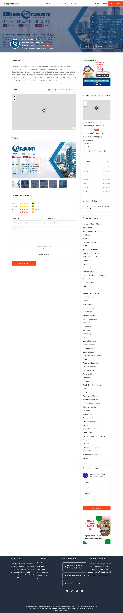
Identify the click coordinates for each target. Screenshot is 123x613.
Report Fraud (41, 579)
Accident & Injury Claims (92, 224)
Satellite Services (89, 407)
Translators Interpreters (91, 447)
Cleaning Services (89, 268)
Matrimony (87, 334)
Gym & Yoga (87, 312)
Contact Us (40, 566)
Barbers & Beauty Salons (92, 242)
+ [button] (14, 97)
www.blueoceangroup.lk (95, 137)
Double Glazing (88, 279)
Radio (85, 392)
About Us (56, 3)
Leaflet (73, 128)
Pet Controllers (88, 370)
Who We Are (41, 563)
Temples (86, 440)
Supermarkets (88, 418)
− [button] (14, 99)
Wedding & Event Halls (91, 454)
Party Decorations (89, 367)
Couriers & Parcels (90, 271)
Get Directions (105, 95)
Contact (65, 3)
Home (48, 3)
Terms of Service (42, 575)
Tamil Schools (88, 433)
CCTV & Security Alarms (92, 257)
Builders (86, 246)
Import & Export (89, 315)
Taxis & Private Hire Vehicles (94, 436)
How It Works (41, 569)
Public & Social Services (92, 385)
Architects (86, 235)
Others (85, 359)
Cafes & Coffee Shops (91, 253)
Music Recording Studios (92, 356)
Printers (86, 381)
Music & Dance (88, 352)
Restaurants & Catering (91, 403)
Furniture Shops (89, 304)
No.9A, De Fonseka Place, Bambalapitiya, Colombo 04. (40, 48)
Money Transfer (89, 345)
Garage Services (89, 308)
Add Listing (116, 4)
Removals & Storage (90, 396)
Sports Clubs (87, 414)
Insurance (86, 323)
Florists (85, 301)
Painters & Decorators (91, 363)
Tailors (85, 425)
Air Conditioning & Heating (93, 231)
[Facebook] (67, 591)
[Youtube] (82, 591)
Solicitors (86, 411)
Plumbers (86, 378)
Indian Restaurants (90, 319)
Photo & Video (88, 374)
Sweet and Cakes (89, 422)
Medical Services (89, 341)
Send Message (96, 508)
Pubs (85, 389)
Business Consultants (90, 249)
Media (85, 337)
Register (104, 4)
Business (74, 3)
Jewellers (86, 330)
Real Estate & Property (28, 45)
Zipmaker (66, 611)
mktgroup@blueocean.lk (95, 133)
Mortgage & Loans (90, 348)
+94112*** (44, 45)
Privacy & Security (42, 572)
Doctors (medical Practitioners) (94, 275)
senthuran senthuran (97, 474)
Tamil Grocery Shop (90, 429)
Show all (86, 458)
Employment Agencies (91, 293)
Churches (86, 260)
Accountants (87, 228)
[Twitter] (77, 591)
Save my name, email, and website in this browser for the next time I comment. (37, 223)
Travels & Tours (89, 451)
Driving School (88, 282)
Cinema (86, 264)
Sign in (97, 4)
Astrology (86, 238)
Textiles (86, 444)
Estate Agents (88, 297)
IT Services (87, 326)
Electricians (87, 290)
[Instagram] (72, 591)
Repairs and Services (91, 400)
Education (86, 286)
